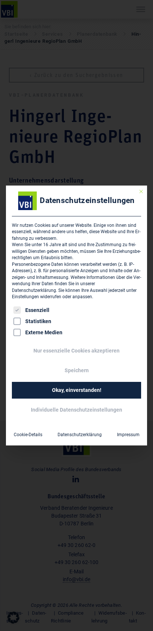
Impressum (128, 434)
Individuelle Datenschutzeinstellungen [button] (76, 410)
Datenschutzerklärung (34, 290)
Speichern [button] (77, 370)
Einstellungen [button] (25, 296)
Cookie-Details (28, 434)
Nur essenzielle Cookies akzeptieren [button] (76, 351)
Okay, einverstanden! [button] (76, 390)
